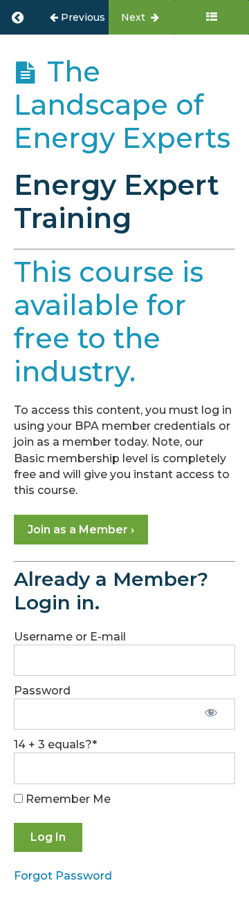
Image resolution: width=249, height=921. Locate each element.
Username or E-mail (70, 636)
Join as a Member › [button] (81, 529)
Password (42, 690)
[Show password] (211, 714)
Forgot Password (63, 875)
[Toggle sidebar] (211, 17)
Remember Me (67, 799)
